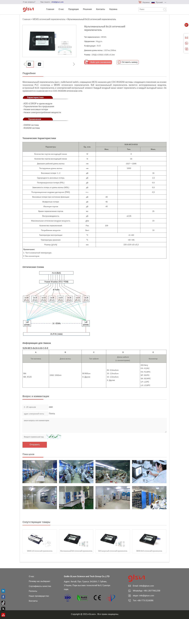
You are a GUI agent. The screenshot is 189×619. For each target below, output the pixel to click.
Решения (87, 9)
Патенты (33, 591)
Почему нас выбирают (39, 581)
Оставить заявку (130, 62)
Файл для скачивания (100, 62)
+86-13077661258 (151, 591)
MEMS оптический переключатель (49, 19)
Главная (50, 9)
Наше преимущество (39, 596)
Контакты (100, 9)
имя (51, 407)
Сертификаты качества (40, 586)
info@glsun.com (57, 2)
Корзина (146, 2)
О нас (61, 9)
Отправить (35, 444)
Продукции (73, 9)
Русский (159, 2)
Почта (52, 414)
